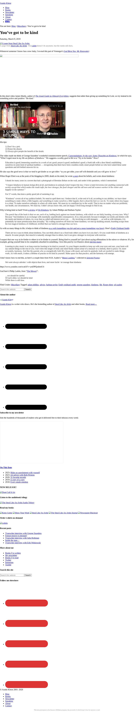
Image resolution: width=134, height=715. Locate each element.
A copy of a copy (17, 480)
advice (42, 285)
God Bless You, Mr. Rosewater (76, 51)
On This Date (6, 467)
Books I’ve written (13, 553)
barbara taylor (51, 285)
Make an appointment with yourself (25, 472)
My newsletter (11, 555)
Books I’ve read (11, 558)
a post (75, 176)
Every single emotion (19, 482)
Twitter (8, 560)
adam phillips (33, 285)
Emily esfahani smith (67, 285)
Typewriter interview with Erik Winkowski (23, 543)
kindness (94, 285)
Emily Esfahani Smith (120, 228)
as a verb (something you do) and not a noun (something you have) (76, 228)
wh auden (118, 285)
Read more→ (91, 304)
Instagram (9, 562)
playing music (95, 242)
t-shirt (34, 46)
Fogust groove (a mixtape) (16, 536)
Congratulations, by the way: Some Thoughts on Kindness (92, 156)
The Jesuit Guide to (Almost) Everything (52, 96)
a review (31, 210)
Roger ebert (108, 285)
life (100, 285)
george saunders (83, 285)
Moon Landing (68, 258)
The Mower (32, 271)
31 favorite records (18, 477)
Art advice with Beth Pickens (22, 475)
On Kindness (43, 210)
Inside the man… (12, 540)
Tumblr (8, 565)
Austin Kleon (5, 3)
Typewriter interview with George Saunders (23, 533)
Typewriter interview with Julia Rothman (22, 538)
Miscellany (15, 285)
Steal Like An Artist (19, 46)
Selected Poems (92, 258)
